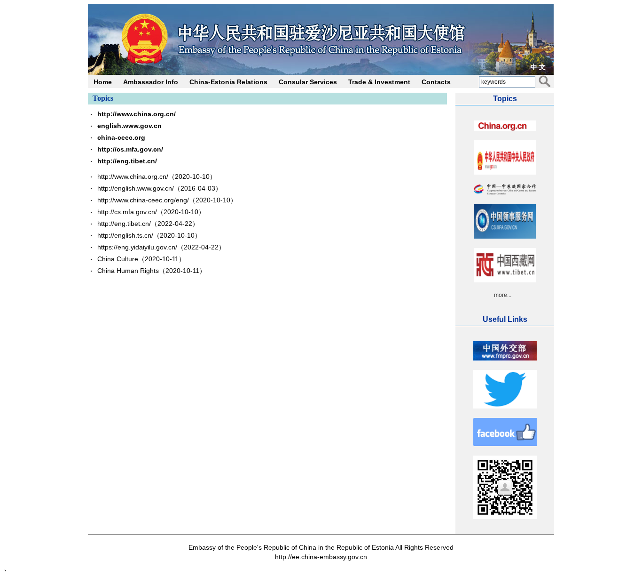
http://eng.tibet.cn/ (127, 161)
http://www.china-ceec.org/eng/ (143, 200)
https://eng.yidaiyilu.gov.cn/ (137, 247)
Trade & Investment (379, 82)
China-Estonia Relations (228, 82)
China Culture (117, 259)
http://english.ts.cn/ (125, 235)
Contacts (436, 82)
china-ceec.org (121, 137)
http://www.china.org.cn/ (136, 114)
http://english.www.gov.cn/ (135, 188)
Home (103, 82)
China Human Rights (128, 270)
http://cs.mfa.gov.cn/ (130, 149)
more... (502, 295)
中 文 (538, 67)
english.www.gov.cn (129, 125)
